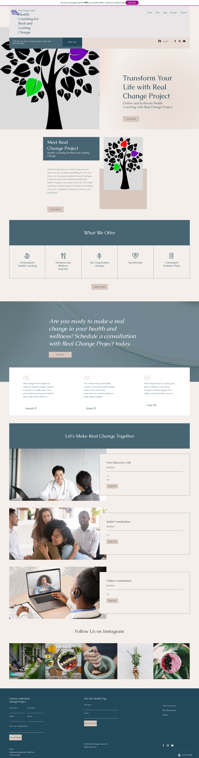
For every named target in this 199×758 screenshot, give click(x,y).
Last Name (31, 708)
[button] (112, 486)
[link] (145, 462)
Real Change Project (27, 10)
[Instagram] (179, 41)
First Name (13, 708)
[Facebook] (175, 41)
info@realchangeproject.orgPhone (21, 752)
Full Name (87, 705)
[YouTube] (184, 41)
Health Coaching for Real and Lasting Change (28, 23)
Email (11, 716)
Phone (30, 716)
